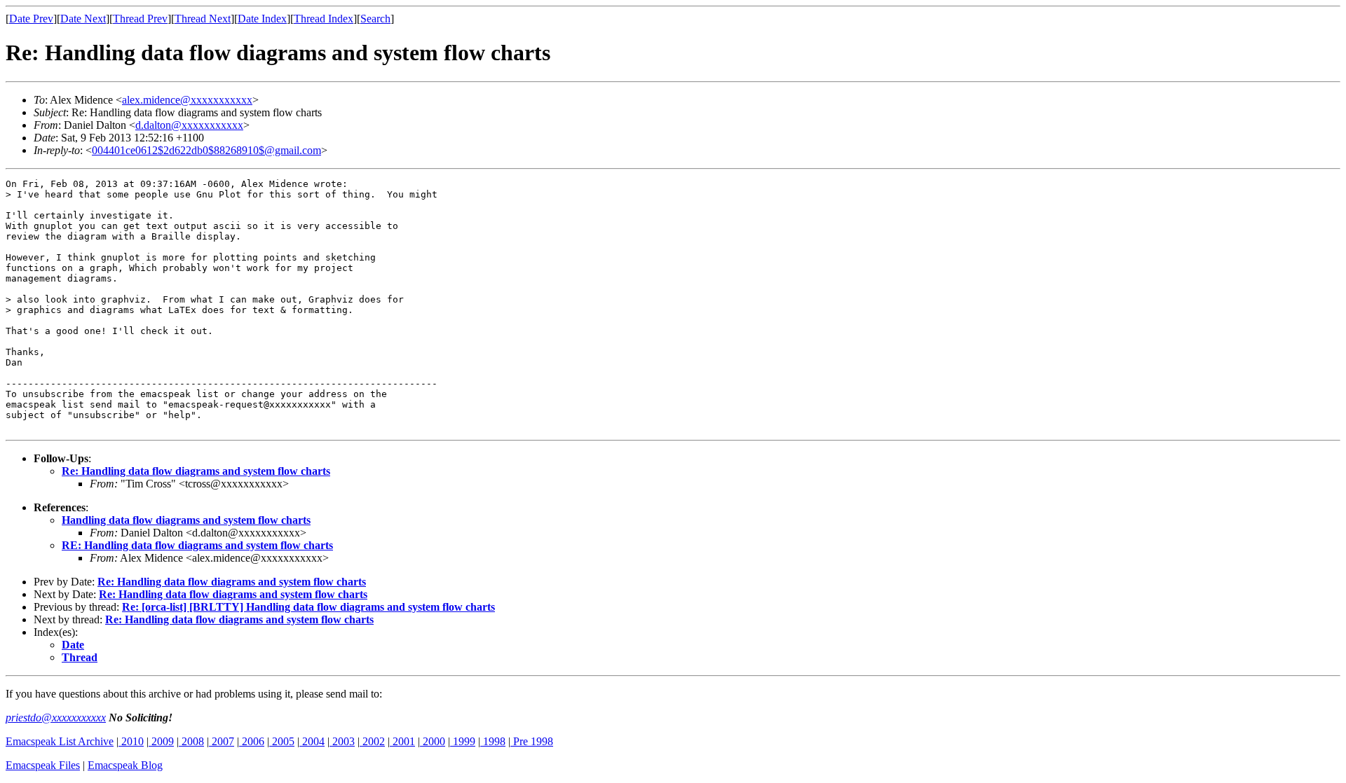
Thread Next (203, 19)
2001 (402, 741)
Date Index (262, 19)
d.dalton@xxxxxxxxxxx (189, 125)
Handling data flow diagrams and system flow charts (186, 520)
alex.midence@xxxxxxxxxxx (187, 100)
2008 (191, 741)
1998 (492, 741)
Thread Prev (140, 19)
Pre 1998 (531, 741)
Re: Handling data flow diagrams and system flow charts (196, 471)
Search (375, 19)
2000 (432, 741)
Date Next (83, 19)
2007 (221, 741)
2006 (251, 741)
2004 (312, 741)
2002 (372, 741)
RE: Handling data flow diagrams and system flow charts (197, 545)
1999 (462, 741)
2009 (161, 741)
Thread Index (323, 19)
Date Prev (31, 19)
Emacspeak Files (43, 765)
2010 (131, 741)
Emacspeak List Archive (60, 741)
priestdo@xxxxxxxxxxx (56, 717)
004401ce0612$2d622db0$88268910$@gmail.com (206, 150)
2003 (342, 741)
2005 (281, 741)
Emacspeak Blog (125, 765)
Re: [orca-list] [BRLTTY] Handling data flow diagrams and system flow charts (308, 607)
